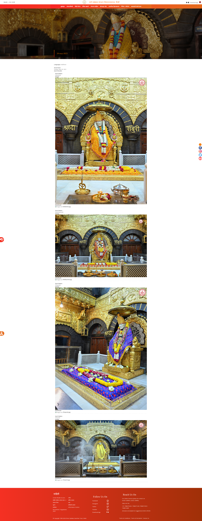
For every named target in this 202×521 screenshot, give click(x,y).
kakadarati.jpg (67, 206)
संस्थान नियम (55, 502)
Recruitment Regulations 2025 (60, 509)
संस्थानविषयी (70, 6)
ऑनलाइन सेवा (103, 6)
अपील (69, 497)
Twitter (94, 506)
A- (10, 2)
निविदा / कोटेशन (125, 6)
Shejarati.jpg (66, 480)
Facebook (95, 500)
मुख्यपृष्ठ (63, 6)
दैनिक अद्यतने (85, 6)
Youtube (94, 509)
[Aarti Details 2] (101, 246)
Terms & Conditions (124, 518)
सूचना (54, 504)
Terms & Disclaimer (136, 518)
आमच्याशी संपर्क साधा (136, 6)
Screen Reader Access (59, 497)
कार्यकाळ (54, 506)
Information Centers (73, 506)
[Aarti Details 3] (101, 349)
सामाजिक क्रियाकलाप (114, 6)
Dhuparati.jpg (66, 412)
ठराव (69, 502)
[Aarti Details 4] (101, 449)
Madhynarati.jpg (67, 279)
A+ (14, 2)
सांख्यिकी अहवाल (71, 504)
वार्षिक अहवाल (71, 499)
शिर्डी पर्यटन (77, 6)
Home (54, 10)
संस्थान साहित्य (94, 6)
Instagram (95, 503)
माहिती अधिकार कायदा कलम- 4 (59, 499)
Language (57, 64)
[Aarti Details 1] (101, 141)
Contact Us (146, 518)
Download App (194, 2)
